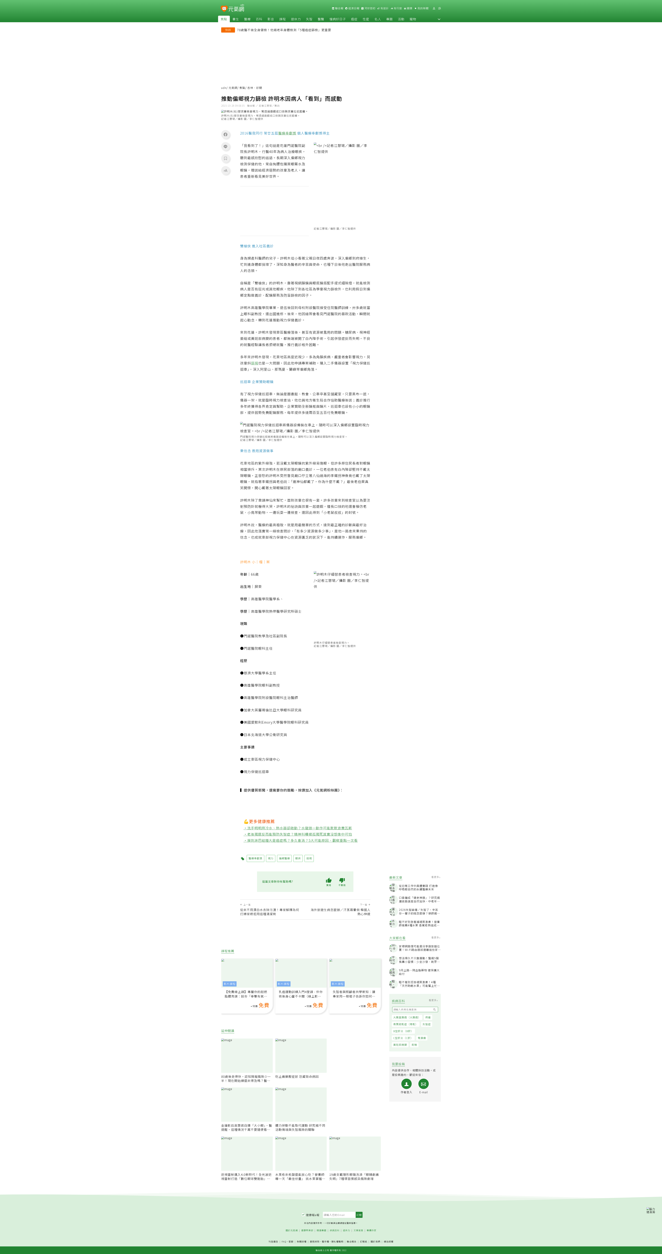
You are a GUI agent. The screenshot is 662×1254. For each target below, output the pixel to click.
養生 (235, 19)
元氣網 (233, 88)
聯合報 (338, 8)
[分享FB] (225, 134)
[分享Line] (225, 146)
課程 (282, 19)
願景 (409, 8)
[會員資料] (434, 8)
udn (224, 88)
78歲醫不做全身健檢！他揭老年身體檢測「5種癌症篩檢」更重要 (284, 30)
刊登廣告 (273, 1241)
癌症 (354, 19)
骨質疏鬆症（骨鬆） (405, 1024)
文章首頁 (358, 1230)
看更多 (435, 877)
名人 (377, 19)
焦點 (224, 19)
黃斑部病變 (400, 1044)
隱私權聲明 (337, 1241)
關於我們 (375, 1241)
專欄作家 (371, 1230)
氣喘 (414, 1044)
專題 (389, 19)
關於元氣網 (292, 1230)
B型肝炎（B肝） (403, 1031)
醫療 (247, 19)
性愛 (366, 19)
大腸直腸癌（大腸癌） (407, 1017)
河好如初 (369, 8)
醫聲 (321, 19)
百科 (259, 19)
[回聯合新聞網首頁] (224, 9)
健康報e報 (312, 1215)
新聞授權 (302, 1241)
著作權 (325, 1241)
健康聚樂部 (307, 1230)
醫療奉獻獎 (287, 133)
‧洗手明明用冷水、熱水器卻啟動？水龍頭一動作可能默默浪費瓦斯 (298, 827)
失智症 (427, 1024)
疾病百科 (334, 1230)
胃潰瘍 (422, 1038)
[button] (439, 18)
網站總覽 (388, 1241)
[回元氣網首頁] (236, 8)
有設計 (384, 8)
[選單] (439, 8)
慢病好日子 (337, 19)
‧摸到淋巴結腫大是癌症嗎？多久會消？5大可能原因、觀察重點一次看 (301, 840)
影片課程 (229, 984)
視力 (301, 157)
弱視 (254, 363)
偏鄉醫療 (284, 858)
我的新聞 (423, 8)
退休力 (296, 19)
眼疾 (298, 151)
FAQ (284, 1241)
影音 (271, 19)
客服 (291, 1241)
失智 (309, 19)
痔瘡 (428, 1017)
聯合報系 (352, 1241)
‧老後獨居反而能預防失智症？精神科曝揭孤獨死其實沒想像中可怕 (298, 834)
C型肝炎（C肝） (403, 1038)
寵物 (413, 19)
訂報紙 (363, 1241)
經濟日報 (353, 8)
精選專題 (321, 1230)
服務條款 (315, 1241)
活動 (401, 19)
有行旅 (397, 8)
